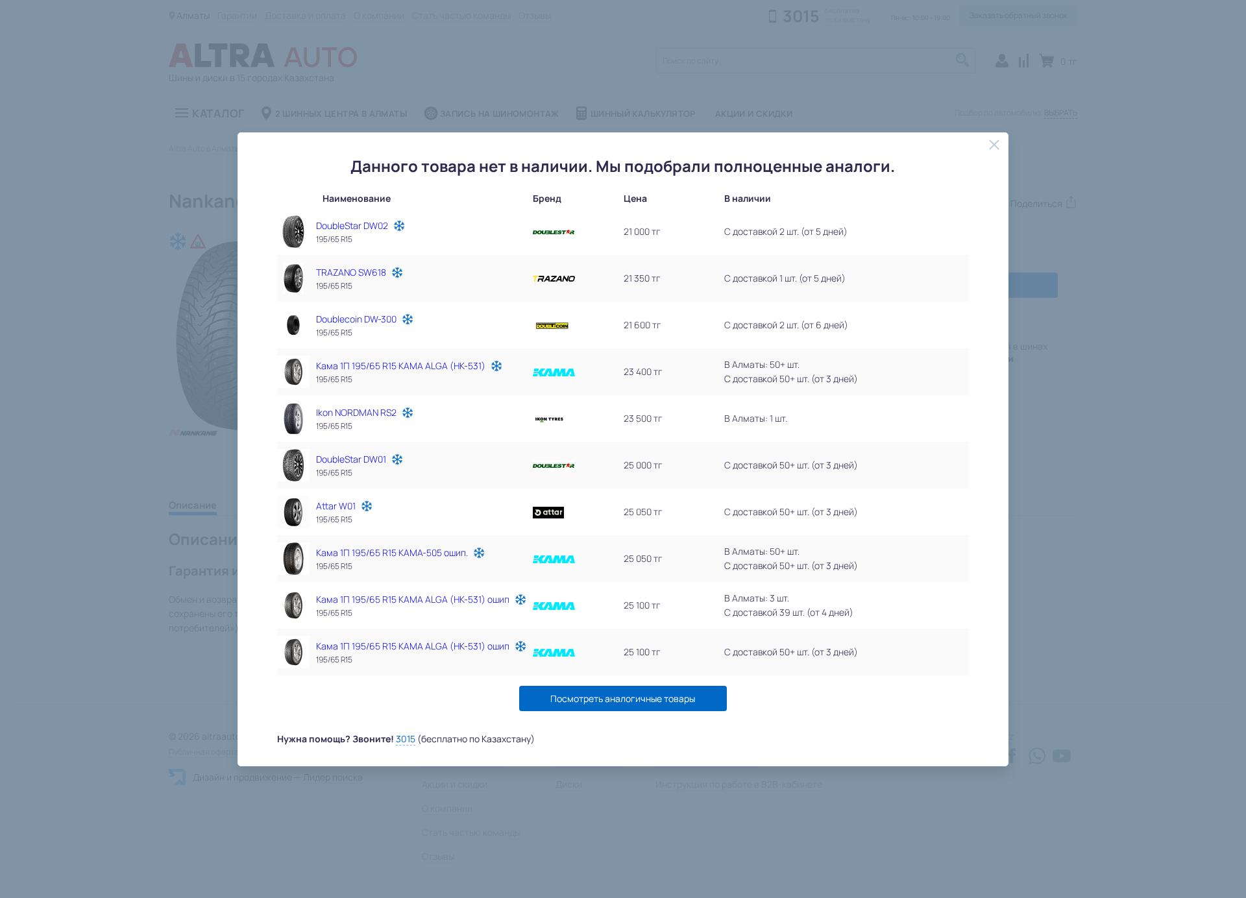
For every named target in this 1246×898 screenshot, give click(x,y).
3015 (405, 739)
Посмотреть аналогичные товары (622, 698)
